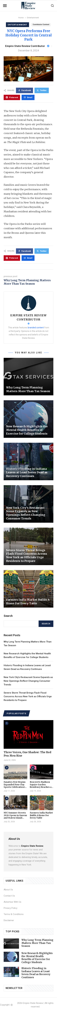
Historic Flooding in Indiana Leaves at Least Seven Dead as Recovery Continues (35, 973)
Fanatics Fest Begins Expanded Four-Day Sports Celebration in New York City (15, 786)
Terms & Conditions (14, 914)
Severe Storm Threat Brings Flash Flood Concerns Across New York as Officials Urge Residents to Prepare (28, 696)
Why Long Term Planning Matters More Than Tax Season (27, 282)
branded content (36, 327)
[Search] (52, 5)
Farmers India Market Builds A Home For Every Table (41, 815)
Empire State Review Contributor (25, 46)
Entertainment (33, 17)
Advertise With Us (12, 902)
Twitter (43, 90)
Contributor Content (41, 25)
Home (21, 17)
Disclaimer (9, 920)
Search (46, 624)
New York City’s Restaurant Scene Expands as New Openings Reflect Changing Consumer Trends (28, 681)
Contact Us (9, 895)
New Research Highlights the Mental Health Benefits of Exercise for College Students (37, 958)
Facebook (26, 90)
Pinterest (13, 97)
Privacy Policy (10, 908)
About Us (8, 889)
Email (29, 97)
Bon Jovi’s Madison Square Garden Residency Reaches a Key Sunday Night (40, 786)
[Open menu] (5, 5)
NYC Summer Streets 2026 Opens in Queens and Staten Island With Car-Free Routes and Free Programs (15, 818)
